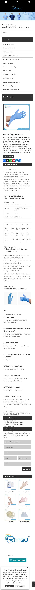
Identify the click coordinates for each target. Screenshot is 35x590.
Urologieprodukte (8, 52)
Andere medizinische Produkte (11, 82)
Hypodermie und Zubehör (10, 55)
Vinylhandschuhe (10, 507)
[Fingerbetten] (10, 514)
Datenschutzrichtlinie (15, 583)
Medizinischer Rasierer (17, 424)
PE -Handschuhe (24, 507)
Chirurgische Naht (9, 426)
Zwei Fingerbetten (24, 521)
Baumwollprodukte (8, 63)
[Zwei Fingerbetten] (24, 514)
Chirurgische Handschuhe (11, 492)
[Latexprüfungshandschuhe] (24, 484)
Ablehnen (9, 586)
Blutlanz (6, 424)
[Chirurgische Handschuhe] (10, 484)
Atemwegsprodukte (8, 44)
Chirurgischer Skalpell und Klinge (13, 422)
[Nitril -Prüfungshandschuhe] (16, 117)
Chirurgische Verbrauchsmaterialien (12, 26)
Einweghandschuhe (8, 27)
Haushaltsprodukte (8, 78)
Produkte (10, 24)
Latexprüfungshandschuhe (25, 492)
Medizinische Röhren (9, 48)
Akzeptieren (20, 586)
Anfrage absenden (8, 156)
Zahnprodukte (7, 70)
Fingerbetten (10, 521)
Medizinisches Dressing (9, 67)
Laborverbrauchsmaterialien (11, 89)
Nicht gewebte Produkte (9, 74)
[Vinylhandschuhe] (10, 499)
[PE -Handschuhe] (24, 499)
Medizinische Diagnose (9, 86)
